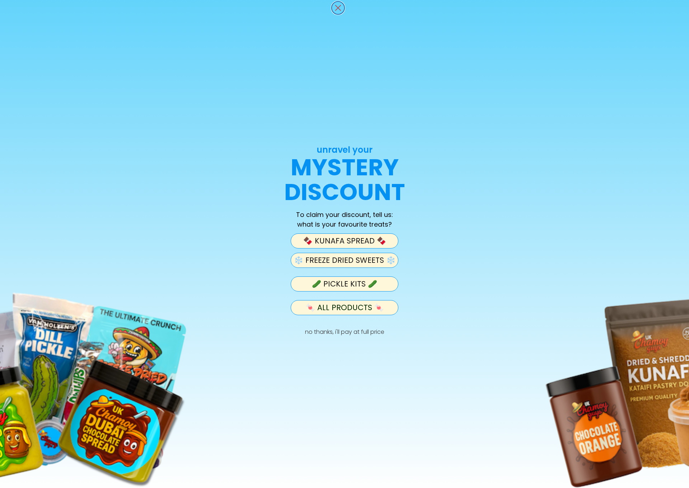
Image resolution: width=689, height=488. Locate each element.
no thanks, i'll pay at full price (344, 332)
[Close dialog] (338, 7)
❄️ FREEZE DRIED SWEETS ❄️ (344, 260)
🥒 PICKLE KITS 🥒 (344, 284)
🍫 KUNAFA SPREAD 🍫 (344, 241)
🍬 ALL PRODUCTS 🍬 (345, 307)
